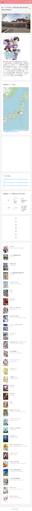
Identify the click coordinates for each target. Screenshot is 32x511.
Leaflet (15, 130)
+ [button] (5, 89)
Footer (16, 509)
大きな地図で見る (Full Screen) (10, 131)
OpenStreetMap (21, 130)
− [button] (5, 91)
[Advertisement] (16, 154)
